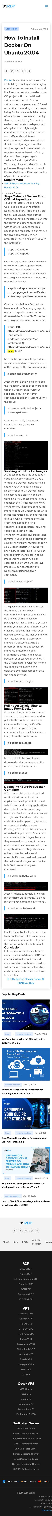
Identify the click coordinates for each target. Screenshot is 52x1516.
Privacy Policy (45, 1496)
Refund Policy (45, 1503)
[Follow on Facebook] (6, 71)
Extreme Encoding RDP (26, 1279)
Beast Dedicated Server (26, 1459)
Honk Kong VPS (26, 1334)
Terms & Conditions (43, 1500)
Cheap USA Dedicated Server (26, 1438)
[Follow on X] (12, 71)
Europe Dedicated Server (26, 1453)
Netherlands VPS (26, 1349)
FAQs (25, 1242)
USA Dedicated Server (26, 1448)
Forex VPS (26, 1393)
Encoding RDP (26, 1284)
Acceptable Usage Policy (40, 1507)
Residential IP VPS (26, 1414)
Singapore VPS (26, 1364)
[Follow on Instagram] (17, 71)
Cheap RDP (26, 1268)
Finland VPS (26, 1323)
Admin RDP (26, 1274)
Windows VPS (26, 1404)
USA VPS (26, 1369)
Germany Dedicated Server (26, 1464)
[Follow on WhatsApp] (23, 71)
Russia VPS (26, 1359)
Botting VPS (26, 1388)
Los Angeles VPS (26, 1344)
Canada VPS (26, 1318)
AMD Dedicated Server (26, 1443)
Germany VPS (26, 1328)
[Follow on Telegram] (29, 71)
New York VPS (26, 1354)
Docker (8, 80)
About (6, 1242)
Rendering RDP (26, 1294)
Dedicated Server (26, 1428)
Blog (8, 28)
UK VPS (26, 1374)
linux (14, 28)
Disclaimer (47, 1510)
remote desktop (24, 1034)
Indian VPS (26, 1339)
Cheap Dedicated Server (26, 1433)
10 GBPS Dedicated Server (26, 1469)
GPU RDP (26, 1289)
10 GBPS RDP (26, 1299)
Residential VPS (26, 1409)
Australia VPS (26, 1313)
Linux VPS (26, 1399)
